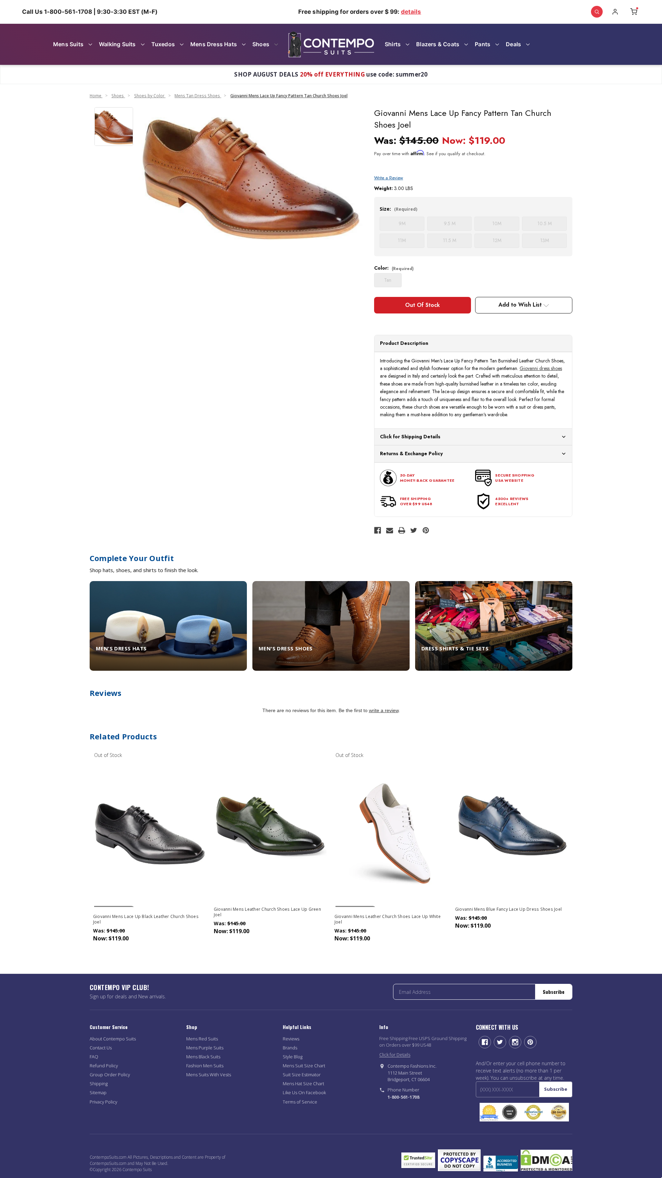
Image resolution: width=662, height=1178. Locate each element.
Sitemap (98, 1092)
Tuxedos (163, 44)
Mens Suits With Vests (208, 1074)
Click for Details (394, 1054)
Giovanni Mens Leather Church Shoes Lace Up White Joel (387, 919)
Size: (398, 209)
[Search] (597, 12)
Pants (482, 44)
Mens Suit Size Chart (304, 1065)
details (411, 11)
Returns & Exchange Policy (411, 453)
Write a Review (388, 177)
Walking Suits (117, 44)
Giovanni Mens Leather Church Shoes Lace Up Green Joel (267, 912)
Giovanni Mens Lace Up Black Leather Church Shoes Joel (146, 919)
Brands (290, 1048)
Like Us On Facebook (304, 1092)
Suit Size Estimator (302, 1074)
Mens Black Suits (203, 1057)
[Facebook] (377, 530)
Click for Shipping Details (410, 436)
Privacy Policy (103, 1102)
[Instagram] (515, 1042)
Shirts (393, 44)
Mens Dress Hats (213, 44)
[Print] (401, 530)
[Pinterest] (425, 530)
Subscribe (553, 991)
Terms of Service (300, 1102)
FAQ (94, 1057)
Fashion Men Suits (204, 1065)
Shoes (260, 44)
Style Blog (292, 1057)
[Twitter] (413, 530)
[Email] (389, 530)
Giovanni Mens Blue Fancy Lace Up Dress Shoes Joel (508, 909)
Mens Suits (68, 44)
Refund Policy (104, 1065)
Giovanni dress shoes (541, 368)
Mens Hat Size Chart (303, 1083)
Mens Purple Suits (204, 1048)
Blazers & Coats (437, 44)
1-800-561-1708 (403, 1097)
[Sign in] (615, 12)
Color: (394, 267)
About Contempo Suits (113, 1039)
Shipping (99, 1083)
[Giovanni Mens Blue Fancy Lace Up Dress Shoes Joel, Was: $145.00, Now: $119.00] (512, 825)
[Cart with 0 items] (634, 12)
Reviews (291, 1039)
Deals (513, 44)
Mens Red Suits (202, 1039)
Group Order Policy (110, 1074)
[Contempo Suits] (331, 44)
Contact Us (101, 1048)
